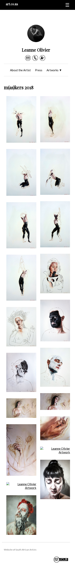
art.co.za (12, 4)
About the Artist (20, 70)
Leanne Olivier (36, 50)
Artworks (54, 70)
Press (38, 70)
